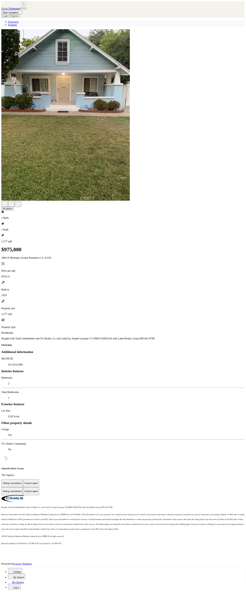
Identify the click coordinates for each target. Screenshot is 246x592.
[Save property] (11, 204)
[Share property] (18, 204)
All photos (7, 208)
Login (5, 16)
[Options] (4, 204)
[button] (123, 115)
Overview (13, 21)
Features (12, 24)
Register (15, 16)
